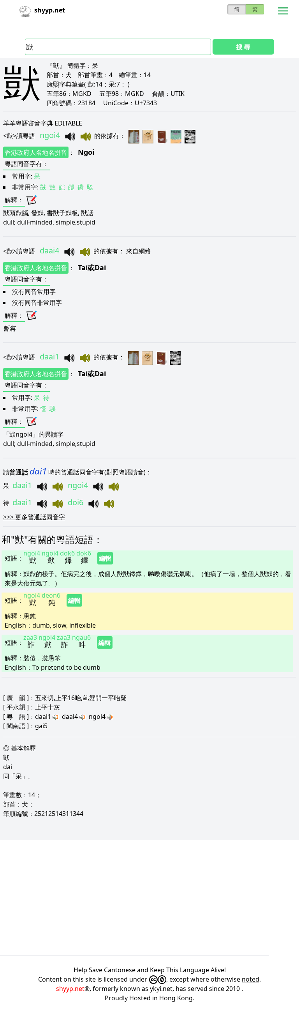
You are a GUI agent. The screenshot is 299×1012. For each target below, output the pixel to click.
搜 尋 (243, 46)
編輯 (105, 558)
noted (250, 979)
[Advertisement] (149, 897)
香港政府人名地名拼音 (36, 152)
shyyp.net (70, 988)
